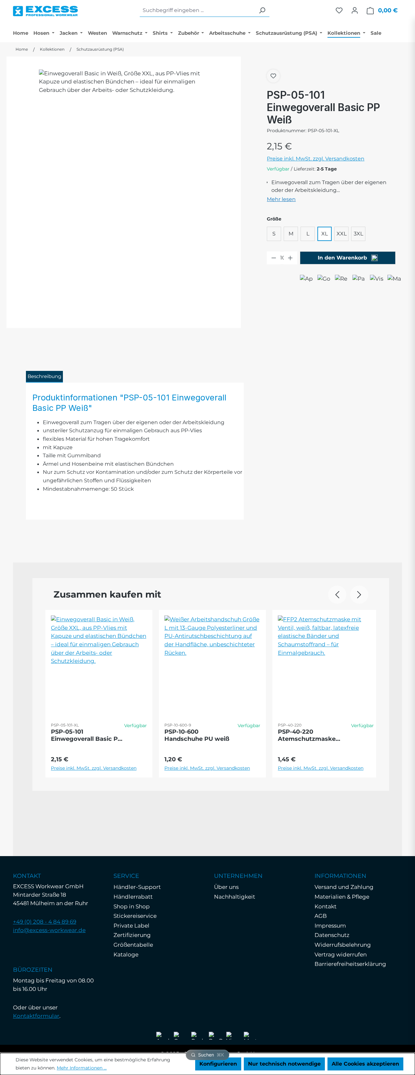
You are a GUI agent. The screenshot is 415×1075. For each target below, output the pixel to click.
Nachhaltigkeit (234, 896)
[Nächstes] (359, 595)
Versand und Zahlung (344, 887)
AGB (320, 916)
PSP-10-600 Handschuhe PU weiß (196, 735)
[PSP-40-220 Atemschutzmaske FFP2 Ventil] (326, 660)
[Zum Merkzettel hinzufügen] (273, 76)
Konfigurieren (218, 1064)
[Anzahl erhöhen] (290, 257)
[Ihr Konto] (354, 10)
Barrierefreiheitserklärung (350, 964)
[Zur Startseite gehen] (45, 9)
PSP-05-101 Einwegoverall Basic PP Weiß (86, 735)
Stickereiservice (135, 916)
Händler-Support (137, 887)
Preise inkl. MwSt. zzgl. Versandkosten (315, 159)
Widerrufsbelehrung (342, 945)
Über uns (226, 887)
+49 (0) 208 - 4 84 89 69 (44, 921)
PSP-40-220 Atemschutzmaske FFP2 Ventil (307, 735)
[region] (123, 183)
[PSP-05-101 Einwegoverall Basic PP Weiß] (123, 183)
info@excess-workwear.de (49, 930)
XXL (342, 234)
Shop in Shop (131, 906)
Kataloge (125, 954)
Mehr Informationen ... (82, 1068)
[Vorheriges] (337, 595)
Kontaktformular (36, 1016)
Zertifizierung (132, 935)
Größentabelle (133, 945)
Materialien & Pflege (341, 896)
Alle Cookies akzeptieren (365, 1064)
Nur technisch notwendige (284, 1064)
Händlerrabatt (133, 896)
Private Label (131, 925)
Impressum (330, 925)
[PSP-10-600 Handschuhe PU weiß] (212, 660)
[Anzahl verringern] (273, 257)
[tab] (44, 377)
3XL (358, 234)
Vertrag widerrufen (340, 954)
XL (324, 234)
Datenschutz (332, 935)
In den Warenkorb (343, 258)
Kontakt (325, 906)
